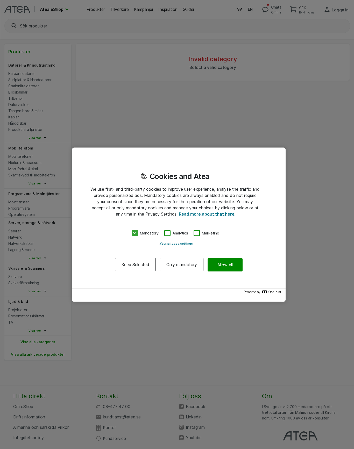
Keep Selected (135, 264)
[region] (179, 224)
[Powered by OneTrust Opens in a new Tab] (263, 293)
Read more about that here (207, 213)
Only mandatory (181, 264)
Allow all (225, 264)
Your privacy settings (176, 243)
